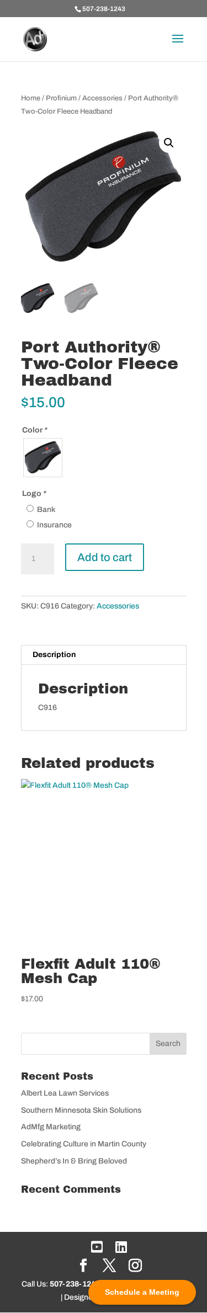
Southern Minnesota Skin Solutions (81, 1110)
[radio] (43, 458)
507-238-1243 (103, 9)
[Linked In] (121, 1247)
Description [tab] (54, 654)
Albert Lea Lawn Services (65, 1093)
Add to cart (104, 557)
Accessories (102, 98)
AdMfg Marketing (51, 1127)
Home (30, 98)
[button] (169, 143)
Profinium (61, 98)
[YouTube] (97, 1247)
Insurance (54, 525)
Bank (46, 509)
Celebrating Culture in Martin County (83, 1144)
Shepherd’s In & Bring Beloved (74, 1161)
